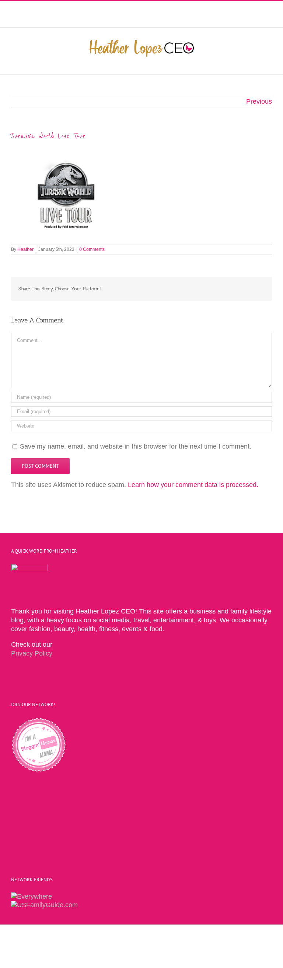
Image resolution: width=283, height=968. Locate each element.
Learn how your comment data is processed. (193, 484)
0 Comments (92, 249)
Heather (25, 249)
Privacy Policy (31, 653)
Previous (259, 101)
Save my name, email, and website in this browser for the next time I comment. (135, 446)
